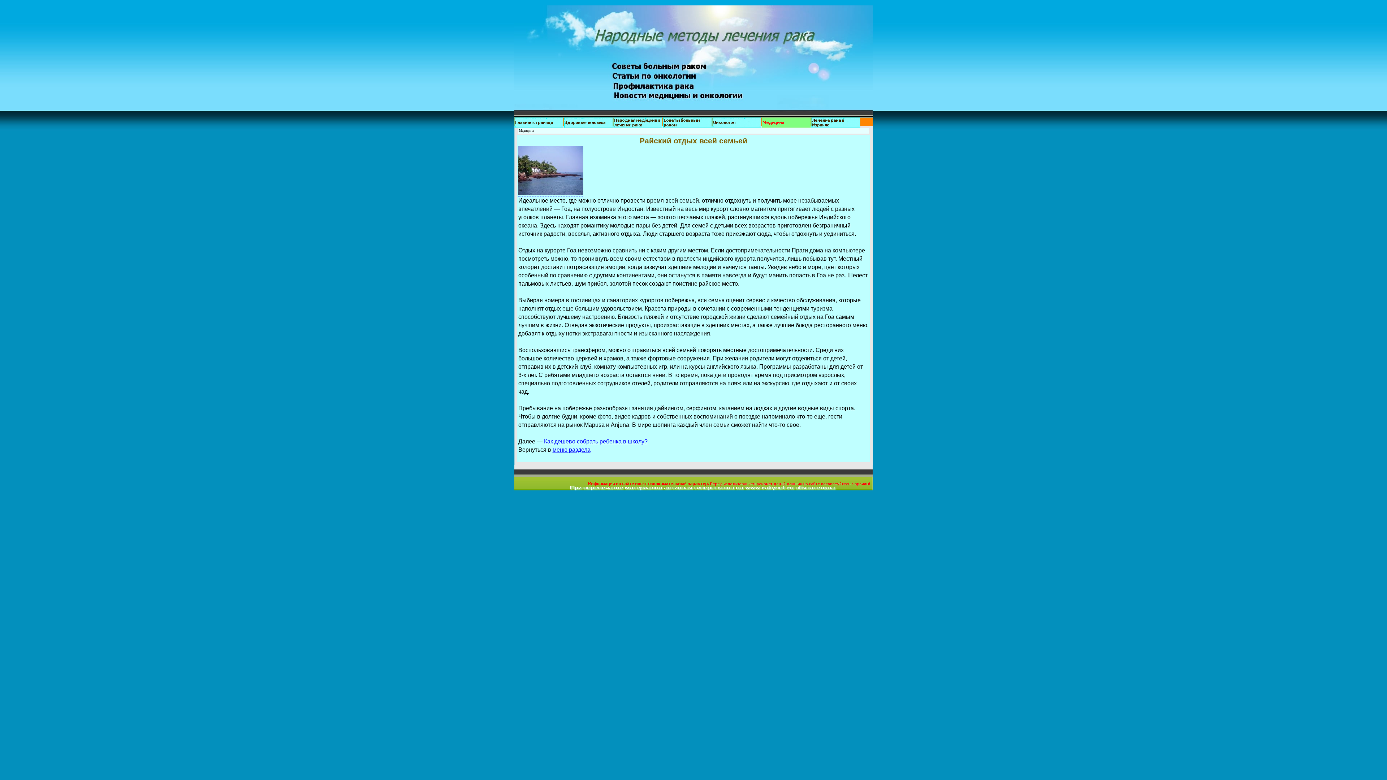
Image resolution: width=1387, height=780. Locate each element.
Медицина (526, 131)
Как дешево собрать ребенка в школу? (596, 441)
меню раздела (572, 450)
